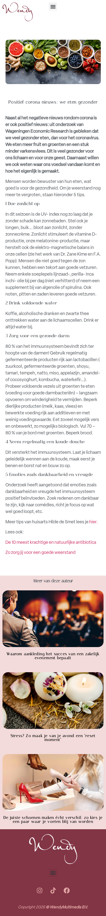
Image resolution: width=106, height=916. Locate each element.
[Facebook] (66, 890)
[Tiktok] (53, 890)
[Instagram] (39, 890)
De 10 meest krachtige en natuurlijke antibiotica (50, 542)
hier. (93, 522)
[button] (53, 6)
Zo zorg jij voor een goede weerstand (40, 552)
